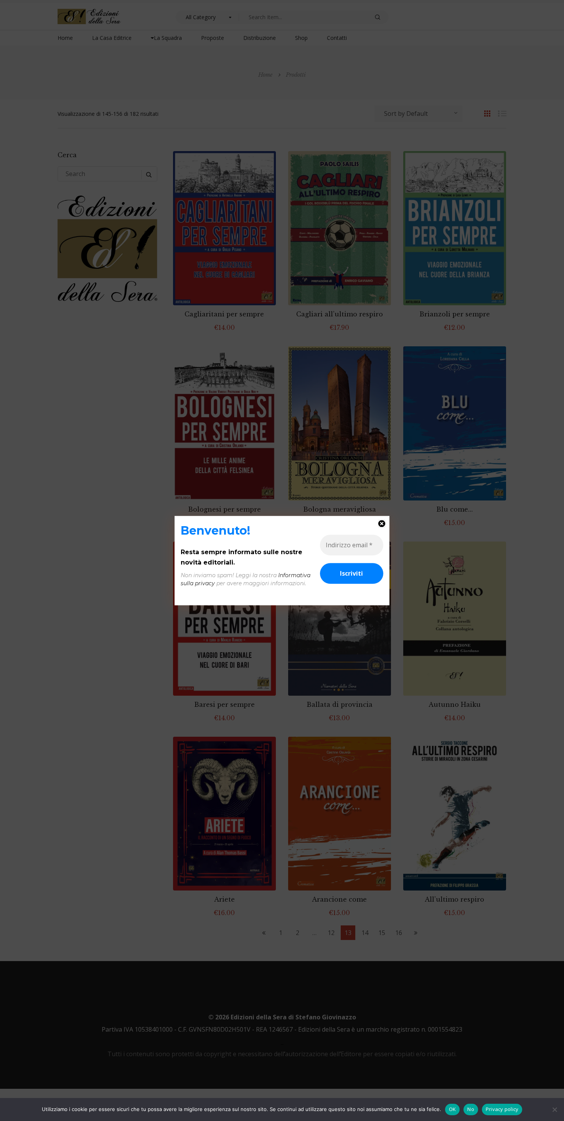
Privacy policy (502, 1109)
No (470, 1109)
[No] (554, 1109)
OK (452, 1109)
